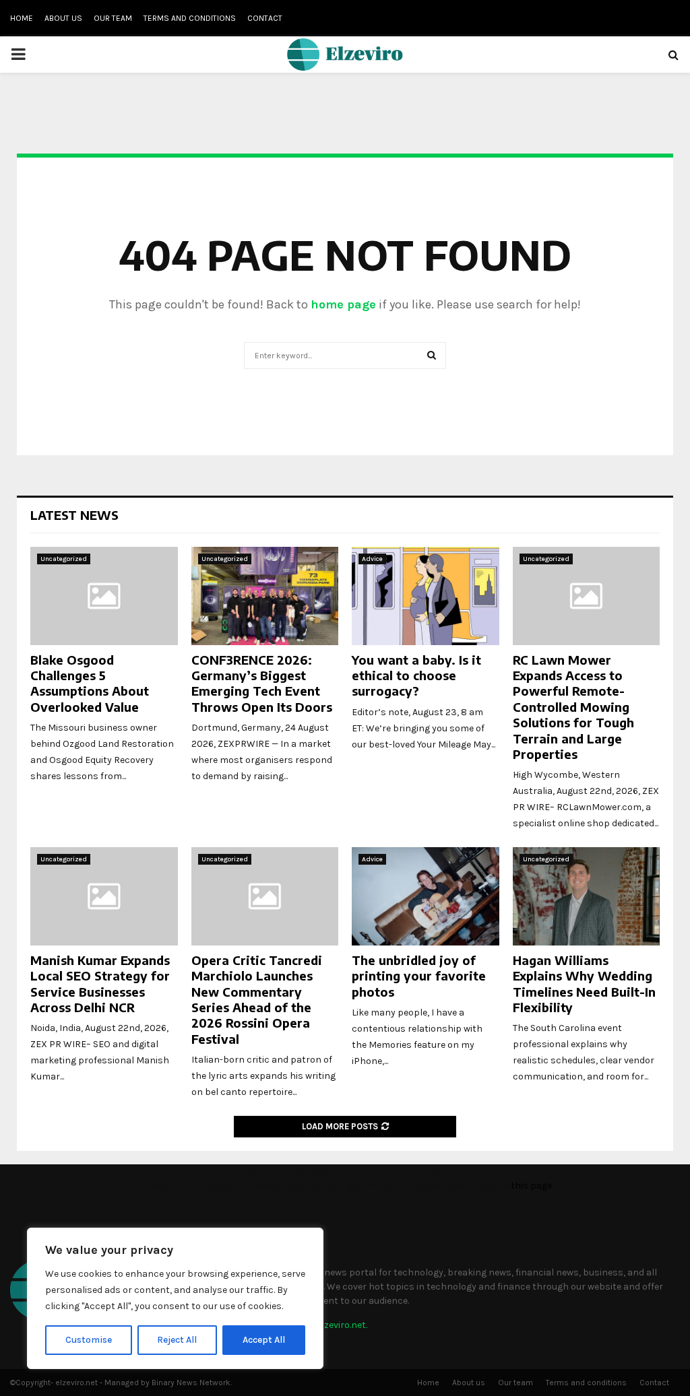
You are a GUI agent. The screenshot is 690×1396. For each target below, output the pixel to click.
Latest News (74, 515)
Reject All (177, 1339)
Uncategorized (63, 559)
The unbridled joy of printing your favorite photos (419, 975)
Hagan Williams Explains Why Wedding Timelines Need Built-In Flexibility (584, 983)
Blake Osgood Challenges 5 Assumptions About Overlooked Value (89, 683)
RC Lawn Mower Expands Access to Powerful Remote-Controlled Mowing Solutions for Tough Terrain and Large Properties (573, 707)
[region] (175, 1298)
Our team (113, 18)
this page (531, 1185)
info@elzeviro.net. (329, 1325)
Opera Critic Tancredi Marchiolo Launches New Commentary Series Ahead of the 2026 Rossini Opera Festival (256, 999)
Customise (88, 1339)
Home (21, 18)
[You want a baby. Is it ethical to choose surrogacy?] (425, 596)
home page (343, 304)
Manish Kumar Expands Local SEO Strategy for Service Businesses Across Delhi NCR (100, 983)
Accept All (264, 1339)
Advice (372, 559)
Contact (264, 18)
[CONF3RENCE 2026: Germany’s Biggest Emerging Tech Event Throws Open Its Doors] (265, 596)
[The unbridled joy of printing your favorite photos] (425, 896)
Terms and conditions (190, 18)
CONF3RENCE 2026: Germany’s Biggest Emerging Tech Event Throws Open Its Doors (261, 683)
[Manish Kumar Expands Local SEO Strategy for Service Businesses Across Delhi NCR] (104, 896)
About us (63, 18)
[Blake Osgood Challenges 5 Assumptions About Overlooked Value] (104, 596)
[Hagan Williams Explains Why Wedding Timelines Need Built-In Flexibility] (586, 896)
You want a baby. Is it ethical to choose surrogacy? (416, 675)
